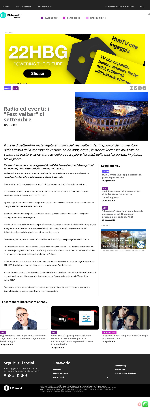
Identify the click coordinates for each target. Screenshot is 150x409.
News (15, 88)
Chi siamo (6, 6)
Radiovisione (98, 18)
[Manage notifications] (139, 404)
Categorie (51, 18)
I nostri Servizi (43, 6)
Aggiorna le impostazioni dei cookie (94, 386)
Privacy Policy (121, 369)
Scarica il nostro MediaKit (126, 373)
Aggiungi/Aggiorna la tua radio (120, 6)
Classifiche (73, 18)
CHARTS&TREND (109, 332)
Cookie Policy (120, 365)
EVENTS (7, 88)
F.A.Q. (142, 6)
